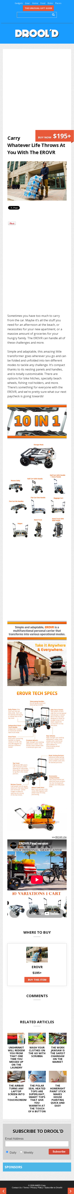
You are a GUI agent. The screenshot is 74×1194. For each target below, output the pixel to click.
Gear (27, 3)
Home (35, 3)
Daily (13, 1152)
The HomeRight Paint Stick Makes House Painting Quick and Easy (58, 1095)
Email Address (14, 1138)
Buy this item (37, 979)
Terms (26, 1187)
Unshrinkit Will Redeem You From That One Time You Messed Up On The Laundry (16, 1057)
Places (58, 3)
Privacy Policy (37, 1187)
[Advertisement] (37, 92)
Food (42, 3)
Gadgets (19, 3)
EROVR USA (61, 837)
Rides (50, 3)
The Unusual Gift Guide (38, 8)
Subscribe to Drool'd (53, 1187)
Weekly (28, 1152)
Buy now (54, 136)
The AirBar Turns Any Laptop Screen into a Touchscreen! (17, 1093)
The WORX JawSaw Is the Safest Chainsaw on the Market (57, 1054)
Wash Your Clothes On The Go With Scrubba (36, 1052)
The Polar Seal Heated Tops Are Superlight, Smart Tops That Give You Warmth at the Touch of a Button (37, 1098)
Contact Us (17, 1187)
